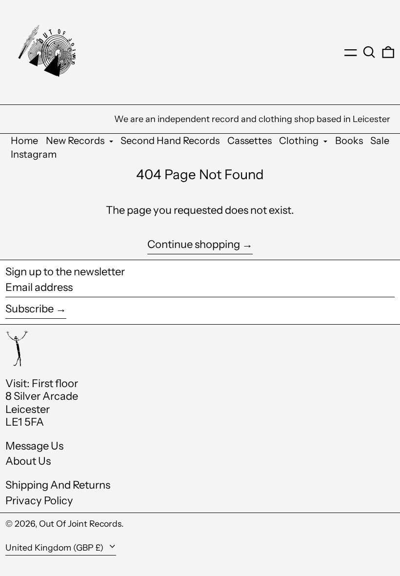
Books (349, 140)
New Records (76, 140)
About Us (28, 461)
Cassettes (249, 140)
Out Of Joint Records (80, 523)
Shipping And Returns (57, 485)
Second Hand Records (170, 140)
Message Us (34, 446)
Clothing (299, 140)
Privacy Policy (39, 500)
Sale (379, 140)
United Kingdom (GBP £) (55, 547)
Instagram (34, 154)
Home (24, 140)
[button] (369, 52)
